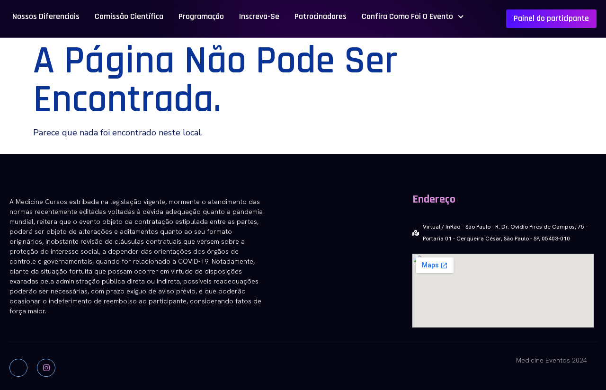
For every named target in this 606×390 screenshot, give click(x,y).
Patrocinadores (320, 16)
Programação (201, 16)
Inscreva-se (259, 16)
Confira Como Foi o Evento (407, 16)
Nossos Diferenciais (46, 16)
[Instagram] (46, 368)
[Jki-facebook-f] (18, 368)
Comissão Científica (129, 16)
